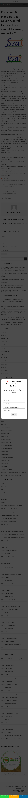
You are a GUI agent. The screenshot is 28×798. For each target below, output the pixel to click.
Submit (14, 414)
